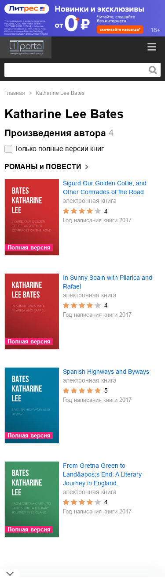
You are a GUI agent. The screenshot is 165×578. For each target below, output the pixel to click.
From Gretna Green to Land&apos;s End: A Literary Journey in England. (102, 474)
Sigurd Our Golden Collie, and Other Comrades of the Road (105, 187)
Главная (14, 93)
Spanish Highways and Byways (106, 371)
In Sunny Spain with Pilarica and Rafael (107, 282)
